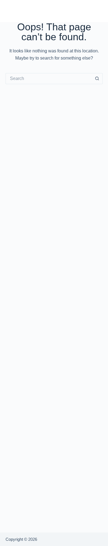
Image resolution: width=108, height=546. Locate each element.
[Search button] (97, 78)
